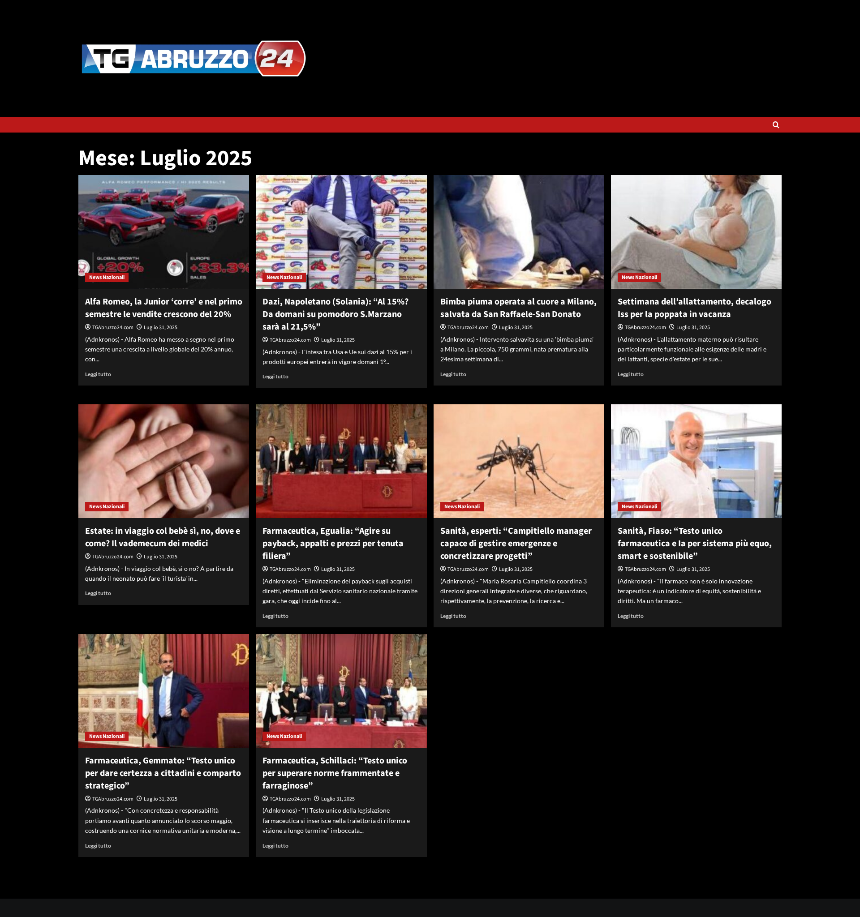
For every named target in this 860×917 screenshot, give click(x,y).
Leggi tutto (98, 374)
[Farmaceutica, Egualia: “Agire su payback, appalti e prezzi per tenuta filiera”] (341, 461)
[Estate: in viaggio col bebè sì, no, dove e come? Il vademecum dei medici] (163, 461)
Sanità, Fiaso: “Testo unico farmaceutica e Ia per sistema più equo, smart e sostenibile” (695, 543)
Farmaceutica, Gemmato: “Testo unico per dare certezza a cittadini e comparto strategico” (163, 773)
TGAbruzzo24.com (112, 327)
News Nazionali (107, 277)
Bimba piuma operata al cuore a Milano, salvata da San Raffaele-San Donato (518, 308)
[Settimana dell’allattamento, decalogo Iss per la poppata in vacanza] (696, 232)
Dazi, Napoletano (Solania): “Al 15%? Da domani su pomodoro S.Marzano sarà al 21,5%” (335, 314)
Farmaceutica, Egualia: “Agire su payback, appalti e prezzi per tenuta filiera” (333, 543)
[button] (776, 125)
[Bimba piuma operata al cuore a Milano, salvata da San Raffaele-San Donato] (519, 232)
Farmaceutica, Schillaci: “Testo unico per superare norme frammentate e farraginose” (334, 773)
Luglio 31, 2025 (160, 327)
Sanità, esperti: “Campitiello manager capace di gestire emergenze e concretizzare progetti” (516, 543)
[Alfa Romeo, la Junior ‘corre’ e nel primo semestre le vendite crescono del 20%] (163, 232)
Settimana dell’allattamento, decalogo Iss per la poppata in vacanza (694, 308)
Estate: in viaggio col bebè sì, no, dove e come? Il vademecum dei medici (162, 537)
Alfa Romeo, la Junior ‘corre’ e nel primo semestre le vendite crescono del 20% (163, 308)
